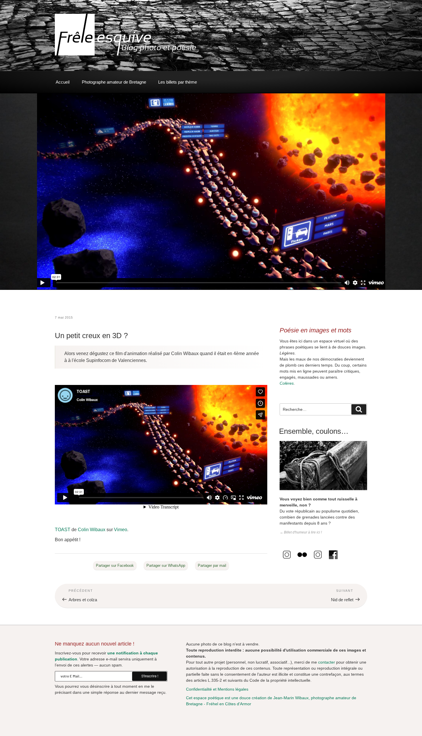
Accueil (62, 82)
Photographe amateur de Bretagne (114, 82)
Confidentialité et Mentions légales (217, 689)
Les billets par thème (177, 82)
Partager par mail (212, 565)
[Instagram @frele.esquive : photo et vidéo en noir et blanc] (287, 560)
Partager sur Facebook (115, 565)
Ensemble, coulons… (314, 431)
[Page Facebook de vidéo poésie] (333, 560)
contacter (326, 662)
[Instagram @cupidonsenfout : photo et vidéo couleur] (318, 560)
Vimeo (120, 529)
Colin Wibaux (91, 529)
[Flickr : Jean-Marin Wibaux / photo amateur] (302, 560)
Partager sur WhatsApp (165, 565)
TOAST (62, 529)
